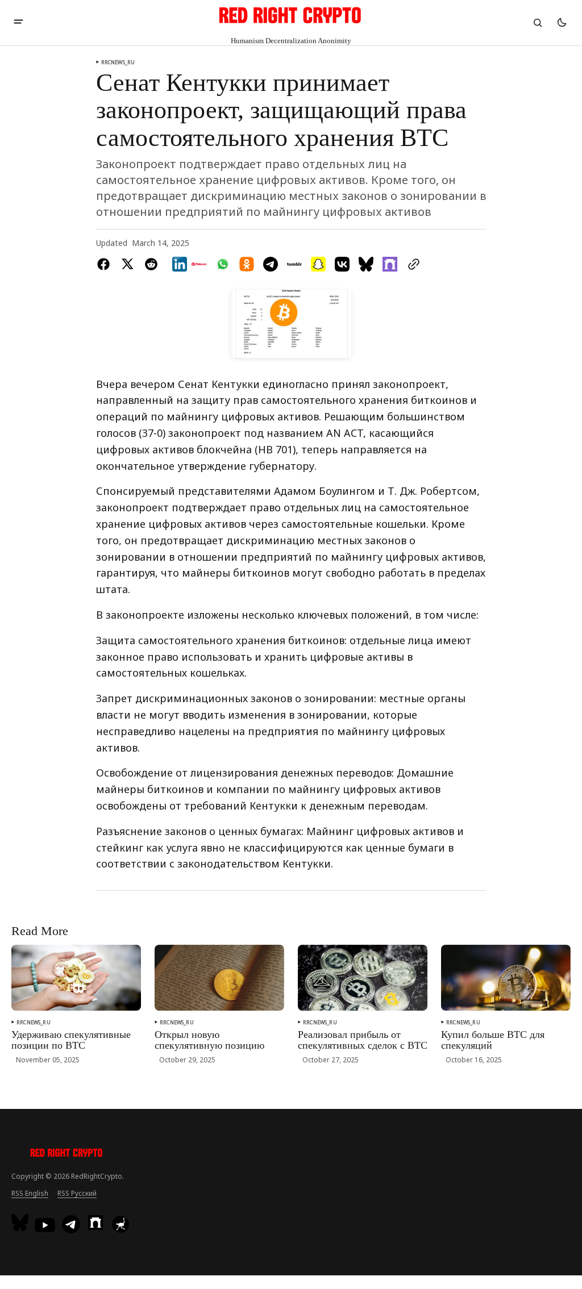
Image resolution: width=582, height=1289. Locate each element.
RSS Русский (77, 1193)
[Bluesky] (21, 1222)
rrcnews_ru (118, 62)
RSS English (29, 1193)
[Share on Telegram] (270, 264)
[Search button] (538, 23)
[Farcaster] (95, 1222)
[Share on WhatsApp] (223, 264)
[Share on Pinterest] (199, 264)
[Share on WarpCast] (390, 264)
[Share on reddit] (151, 264)
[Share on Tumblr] (294, 264)
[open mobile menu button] (18, 23)
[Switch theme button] (561, 23)
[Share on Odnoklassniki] (247, 264)
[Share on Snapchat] (318, 264)
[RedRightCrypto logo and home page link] (66, 1154)
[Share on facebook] (105, 264)
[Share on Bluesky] (366, 264)
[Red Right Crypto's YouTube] (45, 1225)
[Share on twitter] (127, 264)
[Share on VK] (342, 264)
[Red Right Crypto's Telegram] (71, 1225)
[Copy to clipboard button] (411, 264)
